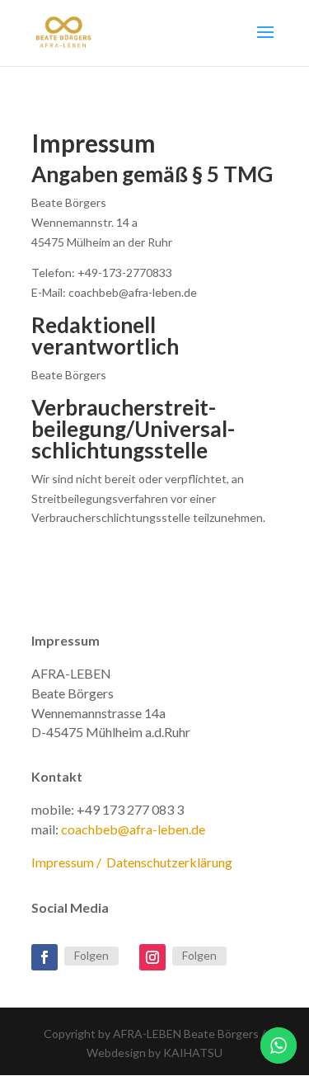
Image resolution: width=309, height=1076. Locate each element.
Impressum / (68, 862)
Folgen (91, 955)
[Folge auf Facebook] (44, 957)
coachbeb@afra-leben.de (133, 829)
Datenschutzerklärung (169, 862)
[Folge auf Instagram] (152, 957)
